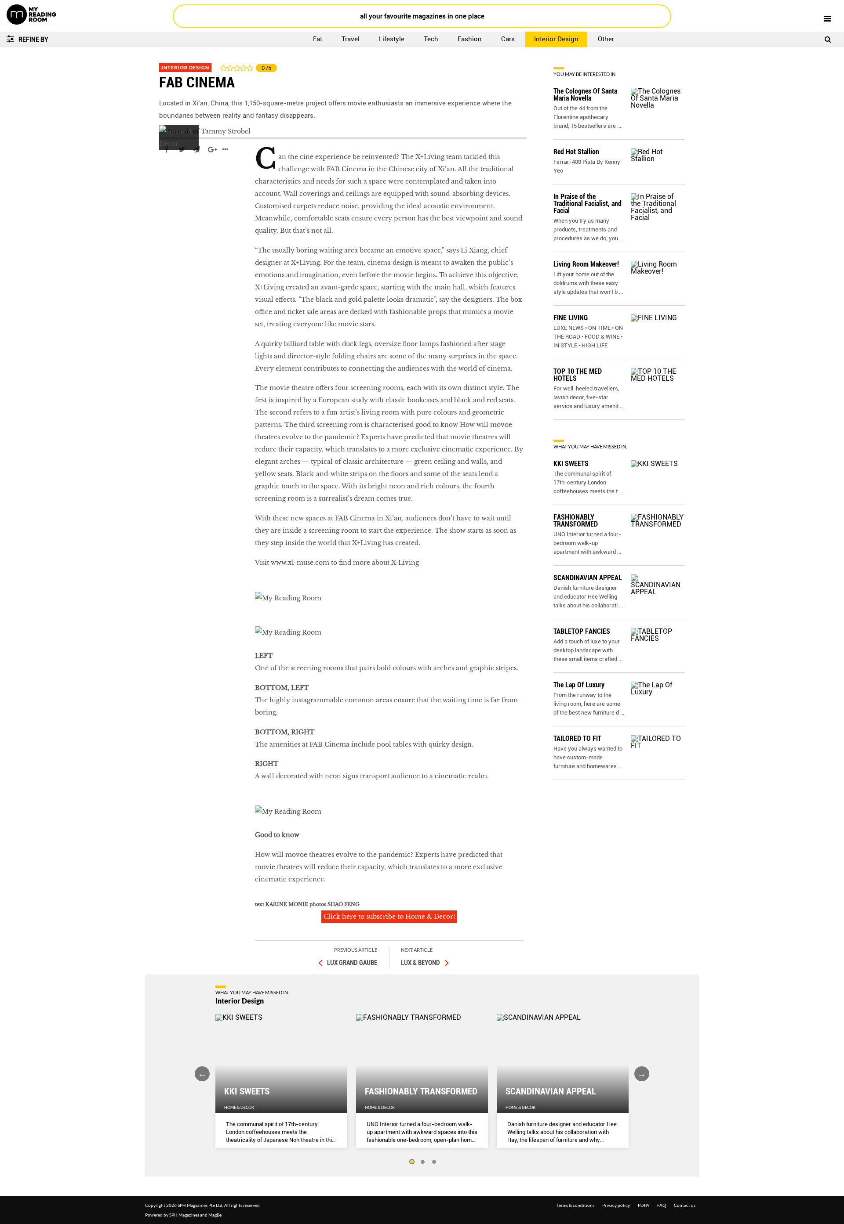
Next (641, 1073)
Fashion (470, 39)
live (165, 175)
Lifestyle (391, 39)
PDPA (643, 1205)
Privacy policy (616, 1205)
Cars (508, 39)
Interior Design (556, 39)
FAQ (661, 1205)
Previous (202, 1073)
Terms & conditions (575, 1205)
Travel (351, 39)
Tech (431, 39)
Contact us (684, 1205)
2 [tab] (423, 1162)
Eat (317, 39)
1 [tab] (411, 1162)
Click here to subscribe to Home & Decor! (389, 917)
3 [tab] (434, 1162)
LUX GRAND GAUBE (352, 963)
